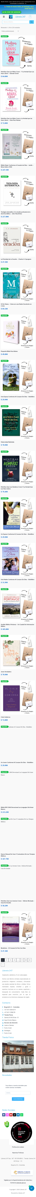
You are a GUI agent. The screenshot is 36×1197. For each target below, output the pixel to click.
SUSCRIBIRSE (18, 1099)
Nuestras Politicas (18, 1153)
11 (29, 960)
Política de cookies (18, 1147)
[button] (3, 16)
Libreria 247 (20, 16)
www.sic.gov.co (21, 1183)
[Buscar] (31, 22)
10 (26, 960)
